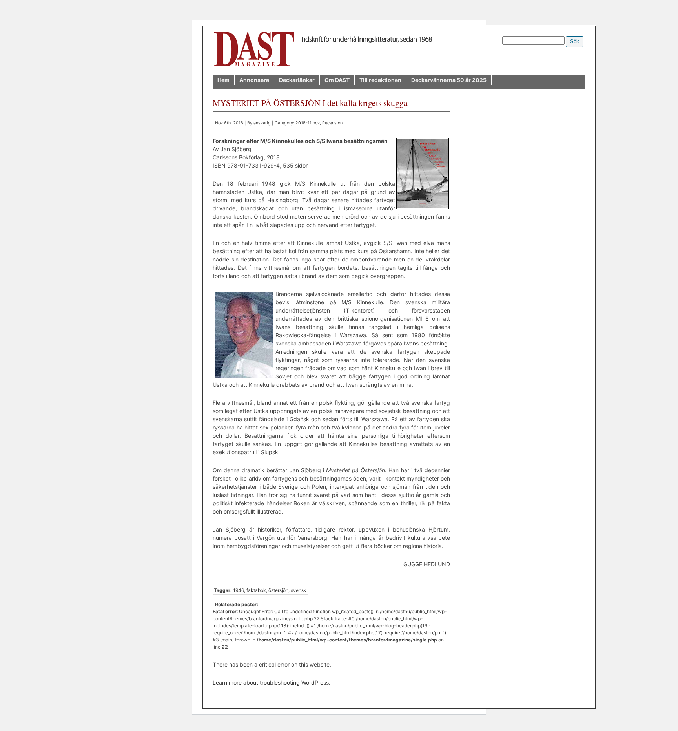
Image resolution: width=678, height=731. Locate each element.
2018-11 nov (307, 123)
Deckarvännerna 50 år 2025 (449, 80)
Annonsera (254, 80)
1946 (238, 590)
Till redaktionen (380, 80)
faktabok (256, 590)
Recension (332, 123)
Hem (223, 80)
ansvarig (262, 123)
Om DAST (337, 80)
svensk (298, 590)
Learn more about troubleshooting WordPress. (271, 682)
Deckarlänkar (297, 80)
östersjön (278, 590)
